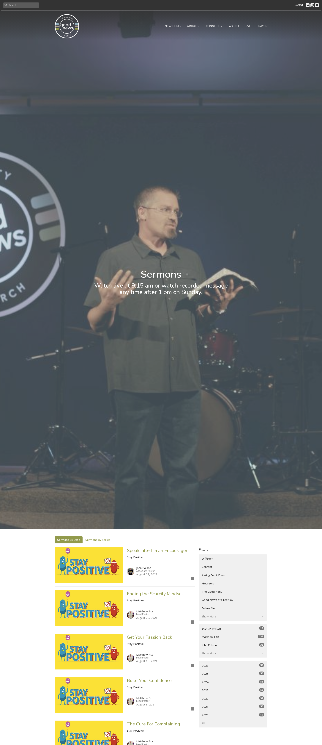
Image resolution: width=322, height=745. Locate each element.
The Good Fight (212, 591)
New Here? (173, 26)
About (192, 26)
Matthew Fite (232, 637)
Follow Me (208, 608)
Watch (233, 26)
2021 (232, 706)
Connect (212, 26)
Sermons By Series (97, 540)
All (203, 723)
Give (247, 26)
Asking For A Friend (214, 575)
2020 (232, 715)
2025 (232, 673)
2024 (232, 682)
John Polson (232, 645)
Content (207, 567)
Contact (299, 5)
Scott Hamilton (232, 628)
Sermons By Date (68, 540)
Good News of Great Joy (217, 600)
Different (207, 558)
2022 (232, 698)
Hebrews (208, 583)
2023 (232, 690)
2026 (232, 665)
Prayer (261, 26)
